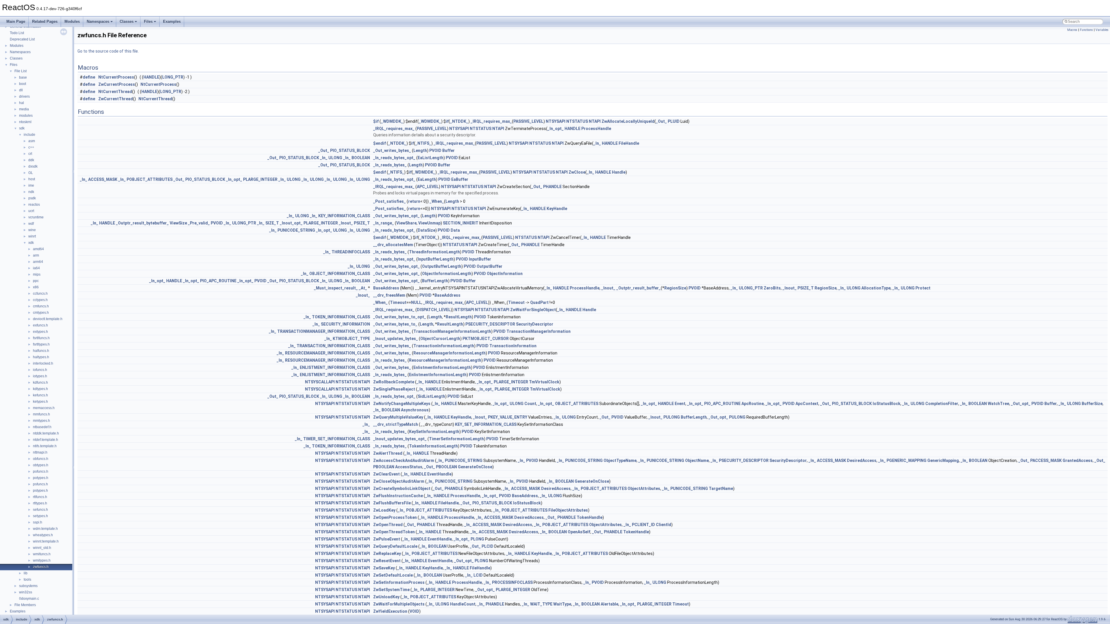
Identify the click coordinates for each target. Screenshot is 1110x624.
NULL (416, 302)
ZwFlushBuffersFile (392, 503)
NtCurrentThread (115, 91)
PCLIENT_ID (643, 524)
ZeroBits (772, 288)
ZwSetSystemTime (391, 589)
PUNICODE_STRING (296, 230)
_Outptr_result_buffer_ (638, 288)
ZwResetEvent (387, 560)
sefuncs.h (40, 510)
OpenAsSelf (579, 532)
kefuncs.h (40, 395)
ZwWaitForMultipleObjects (399, 604)
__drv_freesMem (389, 295)
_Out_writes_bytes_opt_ (396, 215)
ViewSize (178, 223)
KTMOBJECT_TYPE (351, 338)
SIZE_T (272, 223)
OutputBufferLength (441, 266)
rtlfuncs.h (40, 497)
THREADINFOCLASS (351, 252)
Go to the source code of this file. (108, 51)
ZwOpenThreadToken (394, 532)
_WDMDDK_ (392, 121)
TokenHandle (589, 517)
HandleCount (463, 604)
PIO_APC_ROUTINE (218, 280)
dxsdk (33, 166)
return (414, 201)
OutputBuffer (489, 266)
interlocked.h (43, 363)
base (23, 77)
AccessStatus (408, 467)
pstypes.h (40, 491)
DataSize (426, 230)
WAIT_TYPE (541, 604)
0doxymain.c (29, 599)
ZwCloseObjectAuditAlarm (398, 481)
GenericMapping (943, 460)
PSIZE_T (362, 223)
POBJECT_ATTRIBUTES (150, 179)
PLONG (477, 539)
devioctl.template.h (47, 319)
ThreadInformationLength (434, 252)
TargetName (721, 488)
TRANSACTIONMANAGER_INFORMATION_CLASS (323, 331)
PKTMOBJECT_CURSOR (485, 338)
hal (21, 103)
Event (680, 403)
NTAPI (595, 121)
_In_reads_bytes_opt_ (394, 157)
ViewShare (406, 223)
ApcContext (807, 403)
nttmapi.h (40, 452)
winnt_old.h (42, 548)
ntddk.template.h (46, 433)
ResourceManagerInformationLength (449, 353)
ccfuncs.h (40, 293)
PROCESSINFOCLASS (512, 582)
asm (31, 141)
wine (32, 230)
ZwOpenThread (388, 524)
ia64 (36, 268)
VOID (414, 611)
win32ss (25, 592)
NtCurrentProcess (116, 77)
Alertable (609, 604)
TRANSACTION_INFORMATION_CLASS (333, 345)
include (29, 135)
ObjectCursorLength (440, 338)
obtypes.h (40, 465)
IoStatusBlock (886, 403)
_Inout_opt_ (291, 223)
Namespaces (98, 21)
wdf (31, 224)
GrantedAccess (1078, 460)
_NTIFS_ (423, 143)
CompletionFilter (941, 403)
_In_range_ (383, 223)
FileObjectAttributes (568, 510)
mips (36, 274)
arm (36, 255)
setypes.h (40, 516)
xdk (31, 243)
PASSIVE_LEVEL (528, 121)
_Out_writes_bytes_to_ (395, 324)
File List (20, 71)
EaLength (427, 179)
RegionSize (675, 288)
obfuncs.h (40, 459)
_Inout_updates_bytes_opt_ (400, 439)
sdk (22, 128)
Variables (1102, 30)
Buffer (448, 150)
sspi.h (37, 522)
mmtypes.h (41, 421)
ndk (31, 192)
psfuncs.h (40, 484)
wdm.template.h (45, 529)
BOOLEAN (361, 157)
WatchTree (998, 403)
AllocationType (876, 288)
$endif (379, 143)
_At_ (363, 288)
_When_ (437, 201)
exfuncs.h (40, 325)
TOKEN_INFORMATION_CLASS (341, 317)
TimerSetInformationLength (456, 439)
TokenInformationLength (433, 446)
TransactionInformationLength (443, 345)
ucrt (31, 211)
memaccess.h (44, 408)
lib (25, 573)
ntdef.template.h (45, 440)
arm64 (38, 262)
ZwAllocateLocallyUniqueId (628, 121)
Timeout (398, 302)
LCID (478, 575)
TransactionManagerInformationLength (452, 331)
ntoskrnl (25, 122)
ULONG (335, 157)
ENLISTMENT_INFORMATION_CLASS (335, 367)
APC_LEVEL (428, 186)
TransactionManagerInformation (538, 331)
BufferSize (1092, 403)
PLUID (674, 121)
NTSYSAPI (555, 121)
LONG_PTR (172, 77)
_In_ (597, 143)
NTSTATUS (577, 121)
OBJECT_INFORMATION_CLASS (339, 273)
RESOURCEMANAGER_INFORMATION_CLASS (327, 353)
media (24, 109)
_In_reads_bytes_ (390, 165)
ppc (36, 281)
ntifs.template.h (45, 446)
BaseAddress (386, 288)
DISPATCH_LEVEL (434, 309)
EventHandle (439, 474)
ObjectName (697, 460)
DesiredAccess (861, 460)
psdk (32, 198)
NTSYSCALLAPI (320, 382)
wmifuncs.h (42, 554)
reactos (34, 205)
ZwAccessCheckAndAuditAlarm (403, 460)
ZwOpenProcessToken (395, 517)
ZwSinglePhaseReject (394, 389)
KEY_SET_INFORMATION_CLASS (486, 424)
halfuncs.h (41, 351)
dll (21, 90)
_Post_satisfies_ (389, 201)
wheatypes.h (43, 535)
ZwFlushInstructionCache (398, 495)
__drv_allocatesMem (393, 244)
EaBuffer (459, 179)
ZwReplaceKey (387, 553)
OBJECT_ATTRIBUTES (576, 403)
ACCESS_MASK (102, 179)
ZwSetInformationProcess (399, 582)
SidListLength (431, 396)
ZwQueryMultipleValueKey (398, 417)
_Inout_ (346, 223)
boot (22, 84)
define (89, 77)
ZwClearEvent (386, 474)
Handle (619, 172)
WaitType (562, 604)
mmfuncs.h (41, 414)
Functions (1086, 30)
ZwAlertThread (387, 453)
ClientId (663, 524)
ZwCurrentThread (115, 98)
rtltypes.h (40, 503)
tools (27, 579)
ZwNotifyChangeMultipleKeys (401, 403)
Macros (1072, 30)
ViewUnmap (429, 223)
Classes (127, 21)
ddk (31, 160)
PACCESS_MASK (1046, 460)
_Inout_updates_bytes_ (395, 338)
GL (30, 173)
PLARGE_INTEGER (260, 179)
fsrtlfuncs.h (41, 338)
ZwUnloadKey (386, 597)
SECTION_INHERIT (460, 223)
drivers (24, 96)
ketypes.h (40, 402)
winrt (32, 236)
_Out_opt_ (1021, 403)
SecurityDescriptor (534, 324)
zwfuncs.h (41, 567)
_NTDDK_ (459, 121)
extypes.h (40, 332)
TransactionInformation (512, 345)
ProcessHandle (596, 128)
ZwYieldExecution (390, 611)
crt (30, 154)
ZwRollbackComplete (393, 382)
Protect (922, 288)
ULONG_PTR (244, 223)
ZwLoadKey (384, 510)
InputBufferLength (436, 259)
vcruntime (36, 217)
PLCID (487, 546)
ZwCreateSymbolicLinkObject (401, 488)
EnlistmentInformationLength (442, 367)
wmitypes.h (42, 560)
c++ (31, 147)
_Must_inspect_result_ (336, 288)
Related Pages (45, 21)
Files (148, 21)
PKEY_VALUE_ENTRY (507, 417)
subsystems (28, 586)
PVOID (435, 150)
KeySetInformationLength (434, 431)
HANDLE (151, 77)
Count (530, 403)
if (447, 121)
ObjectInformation (505, 273)
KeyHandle (557, 208)
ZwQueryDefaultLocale (395, 546)
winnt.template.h (46, 541)
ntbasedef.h (42, 427)
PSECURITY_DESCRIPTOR (490, 324)
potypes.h (40, 478)
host (31, 179)
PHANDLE (552, 186)
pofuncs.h (40, 471)
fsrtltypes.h (41, 344)
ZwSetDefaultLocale (393, 575)
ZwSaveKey (384, 568)
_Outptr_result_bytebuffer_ (142, 223)
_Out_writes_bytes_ (392, 150)
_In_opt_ (555, 128)
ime (31, 185)
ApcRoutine (752, 403)
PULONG (671, 417)
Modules (72, 21)
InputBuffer (480, 259)
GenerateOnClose (475, 467)
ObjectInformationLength (446, 273)
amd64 (38, 249)
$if (376, 121)
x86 (36, 287)
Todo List (17, 33)
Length (420, 150)
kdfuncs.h (40, 382)
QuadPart (539, 302)
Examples (172, 21)
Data (455, 230)
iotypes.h (40, 376)
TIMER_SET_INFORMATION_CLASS (336, 439)
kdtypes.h (40, 389)
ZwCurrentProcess (116, 84)
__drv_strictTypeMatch (395, 424)
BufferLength (435, 280)
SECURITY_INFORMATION (345, 324)
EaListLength (430, 157)
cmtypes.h (41, 313)
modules (26, 116)
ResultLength (459, 317)
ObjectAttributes (644, 488)
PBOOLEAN (383, 467)
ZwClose (577, 172)
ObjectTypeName (620, 460)
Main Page (15, 21)
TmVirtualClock (544, 382)
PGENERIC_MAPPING (906, 460)
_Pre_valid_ (199, 223)
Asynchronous (415, 410)
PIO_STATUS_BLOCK (350, 150)
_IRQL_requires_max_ (491, 121)
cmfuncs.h (41, 306)
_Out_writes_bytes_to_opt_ (399, 317)
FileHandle (629, 143)
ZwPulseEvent (386, 539)
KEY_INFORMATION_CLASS (344, 215)
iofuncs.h (40, 370)
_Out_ (661, 121)
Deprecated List (22, 39)
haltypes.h (41, 357)
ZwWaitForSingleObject (533, 309)
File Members (25, 605)
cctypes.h (40, 300)
